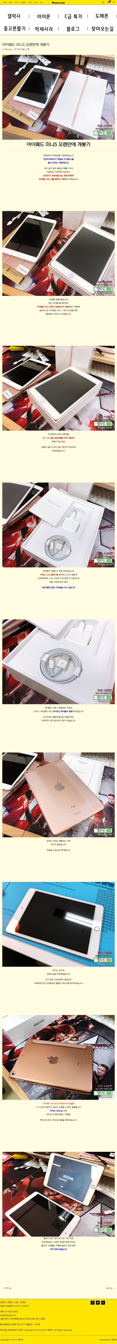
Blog (41, 2)
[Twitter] (98, 1303)
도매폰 (29, 2)
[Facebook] (92, 1303)
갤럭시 (5, 2)
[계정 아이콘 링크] (103, 2)
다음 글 (110, 1288)
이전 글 (7, 1288)
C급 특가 (16, 2)
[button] (114, 2)
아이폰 (10, 2)
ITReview (8, 49)
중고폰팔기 (23, 2)
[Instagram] (103, 1303)
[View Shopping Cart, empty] (108, 2)
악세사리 (36, 2)
